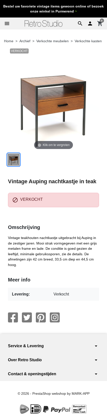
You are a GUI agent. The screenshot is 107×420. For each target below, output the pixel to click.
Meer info (19, 279)
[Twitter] (27, 317)
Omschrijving (24, 227)
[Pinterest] (41, 317)
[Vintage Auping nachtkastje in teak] (13, 159)
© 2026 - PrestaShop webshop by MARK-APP (54, 394)
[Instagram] (55, 317)
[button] (80, 24)
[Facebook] (13, 317)
